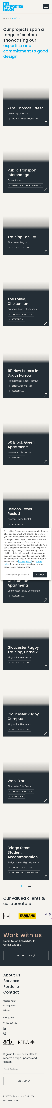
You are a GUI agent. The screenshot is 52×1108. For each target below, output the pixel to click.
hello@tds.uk (27, 941)
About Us (11, 975)
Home (6, 18)
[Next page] (30, 886)
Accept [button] (40, 574)
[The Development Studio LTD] (13, 6)
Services (11, 980)
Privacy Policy (10, 1005)
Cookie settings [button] (12, 575)
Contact (11, 992)
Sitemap (7, 1010)
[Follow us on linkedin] (23, 1028)
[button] (46, 6)
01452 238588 (12, 944)
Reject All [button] (25, 575)
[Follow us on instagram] (23, 1033)
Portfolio (11, 986)
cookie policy (25, 561)
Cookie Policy (9, 1001)
